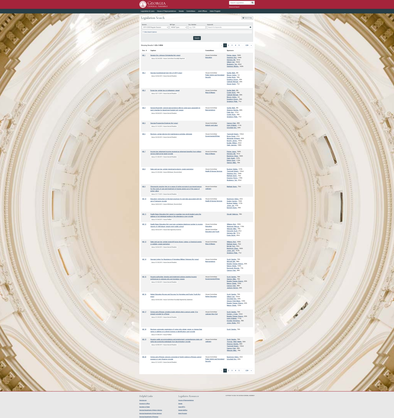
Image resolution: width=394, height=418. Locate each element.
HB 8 (143, 169)
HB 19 (144, 339)
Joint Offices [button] (202, 11)
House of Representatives (186, 400)
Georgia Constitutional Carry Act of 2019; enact (166, 73)
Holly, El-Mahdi (232, 125)
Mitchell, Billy (231, 261)
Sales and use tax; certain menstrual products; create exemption (171, 169)
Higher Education (211, 296)
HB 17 (144, 312)
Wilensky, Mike (232, 229)
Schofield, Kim (232, 128)
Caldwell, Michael (233, 82)
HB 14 (144, 259)
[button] (251, 45)
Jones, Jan (231, 205)
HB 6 (143, 134)
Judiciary (208, 189)
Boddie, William (232, 143)
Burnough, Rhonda (233, 268)
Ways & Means (210, 92)
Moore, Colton (232, 75)
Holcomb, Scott (232, 231)
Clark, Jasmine (232, 145)
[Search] (252, 3)
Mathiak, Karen (232, 176)
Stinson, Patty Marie (234, 301)
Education (208, 57)
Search (196, 38)
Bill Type (172, 24)
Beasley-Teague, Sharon (235, 264)
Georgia (157, 4)
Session (144, 24)
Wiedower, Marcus (233, 226)
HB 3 (143, 90)
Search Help (248, 18)
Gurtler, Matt (231, 73)
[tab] (197, 32)
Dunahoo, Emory (232, 79)
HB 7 (143, 152)
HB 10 (144, 199)
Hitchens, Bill (231, 60)
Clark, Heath (231, 158)
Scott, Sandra (231, 259)
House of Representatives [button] (166, 11)
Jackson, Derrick (232, 288)
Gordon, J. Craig (232, 314)
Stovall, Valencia (232, 214)
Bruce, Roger (231, 136)
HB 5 (143, 123)
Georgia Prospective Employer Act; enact (164, 123)
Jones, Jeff (231, 251)
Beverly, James (232, 141)
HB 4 (143, 108)
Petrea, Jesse (231, 55)
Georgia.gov (143, 400)
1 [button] (226, 45)
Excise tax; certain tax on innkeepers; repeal (164, 90)
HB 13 (144, 242)
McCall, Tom (231, 246)
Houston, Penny (232, 178)
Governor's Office (144, 403)
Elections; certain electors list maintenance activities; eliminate (171, 134)
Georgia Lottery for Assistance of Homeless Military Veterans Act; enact (174, 259)
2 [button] (228, 45)
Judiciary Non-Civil (211, 314)
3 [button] (232, 45)
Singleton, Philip (232, 101)
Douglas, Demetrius (233, 321)
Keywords (210, 24)
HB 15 (144, 277)
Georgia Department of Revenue (148, 416)
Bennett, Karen (232, 208)
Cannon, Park (231, 123)
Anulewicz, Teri (232, 64)
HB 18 (144, 329)
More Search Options (150, 32)
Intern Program (215, 11)
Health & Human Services (213, 171)
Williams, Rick (231, 224)
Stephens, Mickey (233, 66)
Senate (180, 403)
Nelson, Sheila (232, 266)
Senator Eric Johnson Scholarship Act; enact (165, 55)
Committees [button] (190, 11)
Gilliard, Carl (231, 62)
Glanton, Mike (231, 163)
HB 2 (143, 73)
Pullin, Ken (230, 112)
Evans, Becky (231, 235)
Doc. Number (192, 24)
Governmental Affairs (212, 136)
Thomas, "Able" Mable (234, 342)
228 (247, 371)
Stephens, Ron (232, 57)
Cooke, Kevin (231, 77)
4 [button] (235, 45)
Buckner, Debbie (232, 169)
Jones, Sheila (231, 323)
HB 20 (144, 357)
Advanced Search (234, 7)
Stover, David (231, 84)
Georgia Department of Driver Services (150, 413)
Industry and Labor (211, 125)
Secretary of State (144, 407)
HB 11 (144, 214)
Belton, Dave (231, 160)
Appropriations (210, 110)
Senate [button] (181, 11)
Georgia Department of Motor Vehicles (150, 410)
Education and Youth (212, 232)
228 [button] (247, 45)
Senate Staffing (182, 410)
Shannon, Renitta (233, 110)
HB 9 (143, 186)
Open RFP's (181, 407)
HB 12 (144, 224)
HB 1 (143, 55)
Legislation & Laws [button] (147, 11)
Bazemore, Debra (233, 199)
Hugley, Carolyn (232, 201)
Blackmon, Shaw (232, 156)
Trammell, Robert (233, 134)
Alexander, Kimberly (233, 138)
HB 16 (144, 294)
